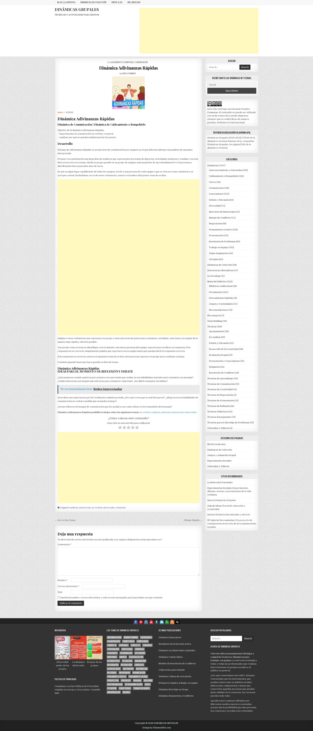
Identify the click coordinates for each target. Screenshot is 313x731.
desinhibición (126, 653)
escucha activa (136, 657)
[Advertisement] (199, 31)
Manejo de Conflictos (220, 217)
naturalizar (141, 668)
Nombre (63, 580)
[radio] (120, 428)
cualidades (112, 653)
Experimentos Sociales (219, 461)
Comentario (65, 544)
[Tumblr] (156, 622)
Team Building (214, 321)
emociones (112, 657)
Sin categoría (214, 315)
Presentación (216, 235)
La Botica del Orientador (220, 482)
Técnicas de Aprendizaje (220, 378)
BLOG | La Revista (66, 2)
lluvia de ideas (113, 668)
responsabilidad (114, 684)
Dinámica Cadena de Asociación (175, 676)
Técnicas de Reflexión (218, 406)
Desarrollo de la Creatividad (223, 349)
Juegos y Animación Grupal (221, 455)
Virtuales (214, 259)
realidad (137, 680)
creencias (139, 649)
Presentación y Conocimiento (224, 361)
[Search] (177, 622)
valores (126, 692)
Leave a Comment (129, 73)
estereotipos (113, 660)
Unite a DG (116, 2)
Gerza (210, 500)
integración (112, 664)
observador (191, 412)
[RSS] (172, 622)
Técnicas (211, 326)
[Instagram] (146, 622)
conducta (73, 507)
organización (139, 672)
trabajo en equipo (141, 688)
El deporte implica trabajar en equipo (178, 683)
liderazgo (139, 664)
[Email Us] (162, 622)
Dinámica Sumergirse (170, 637)
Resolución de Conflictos (222, 373)
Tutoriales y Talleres (218, 428)
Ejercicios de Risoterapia (222, 212)
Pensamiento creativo (220, 229)
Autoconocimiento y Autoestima (225, 170)
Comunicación (141, 62)
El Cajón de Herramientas (220, 520)
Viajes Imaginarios (218, 253)
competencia (128, 641)
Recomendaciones (218, 310)
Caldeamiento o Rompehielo (122, 62)
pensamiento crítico (116, 676)
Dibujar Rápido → (193, 520)
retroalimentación (133, 684)
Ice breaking (214, 276)
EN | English (133, 2)
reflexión (148, 680)
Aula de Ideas (214, 506)
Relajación (214, 367)
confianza (123, 645)
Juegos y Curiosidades (221, 304)
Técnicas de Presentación (220, 400)
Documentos (215, 292)
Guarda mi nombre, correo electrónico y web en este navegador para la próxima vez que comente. (111, 597)
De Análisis (215, 337)
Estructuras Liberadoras (220, 270)
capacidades (146, 637)
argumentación (114, 637)
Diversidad (215, 206)
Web (60, 592)
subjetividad (125, 688)
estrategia (127, 660)
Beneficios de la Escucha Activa (175, 644)
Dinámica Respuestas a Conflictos (176, 696)
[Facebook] (136, 622)
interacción (178, 412)
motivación (128, 668)
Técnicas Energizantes (219, 417)
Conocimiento (216, 194)
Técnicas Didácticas (217, 411)
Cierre (212, 182)
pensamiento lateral (138, 676)
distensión (140, 653)
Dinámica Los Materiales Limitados (177, 650)
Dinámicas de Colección (93, 2)
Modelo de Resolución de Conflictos (177, 663)
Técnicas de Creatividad (219, 389)
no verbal (145, 412)
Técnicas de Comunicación (221, 384)
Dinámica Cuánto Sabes (171, 657)
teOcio (210, 514)
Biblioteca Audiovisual (220, 286)
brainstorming (131, 637)
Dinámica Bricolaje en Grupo (173, 689)
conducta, (156, 412)
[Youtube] (151, 622)
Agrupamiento (216, 331)
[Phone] (167, 622)
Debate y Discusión (219, 200)
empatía (123, 657)
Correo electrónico (68, 586)
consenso (147, 645)
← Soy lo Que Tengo (65, 520)
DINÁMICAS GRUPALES (77, 9)
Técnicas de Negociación (220, 395)
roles (147, 684)
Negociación (215, 223)
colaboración (113, 641)
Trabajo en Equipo (218, 247)
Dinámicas (212, 165)
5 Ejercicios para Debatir (172, 670)
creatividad (127, 649)
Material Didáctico (217, 281)
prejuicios (126, 680)
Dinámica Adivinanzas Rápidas (128, 68)
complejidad (142, 641)
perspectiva (112, 680)
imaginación (140, 660)
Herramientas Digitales (221, 298)
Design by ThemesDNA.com (156, 728)
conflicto (135, 645)
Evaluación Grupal (218, 355)
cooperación (113, 649)
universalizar (113, 692)
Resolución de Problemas (222, 241)
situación (166, 412)
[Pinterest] (141, 622)
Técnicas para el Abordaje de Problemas (228, 422)
